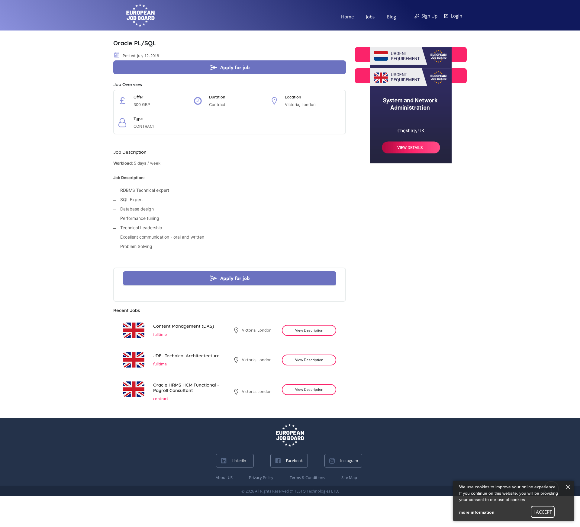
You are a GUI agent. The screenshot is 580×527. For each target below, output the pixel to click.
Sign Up (429, 16)
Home (347, 17)
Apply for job (235, 67)
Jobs (370, 17)
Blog (391, 17)
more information (477, 512)
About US (224, 477)
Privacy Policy (261, 477)
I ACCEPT (542, 512)
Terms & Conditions (307, 477)
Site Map (349, 477)
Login (456, 16)
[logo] (290, 435)
